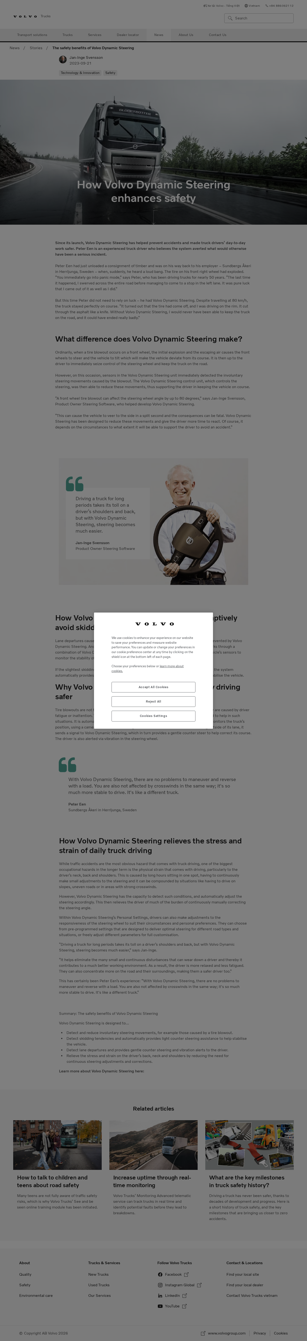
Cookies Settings (153, 716)
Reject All (153, 701)
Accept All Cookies (154, 687)
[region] (153, 670)
